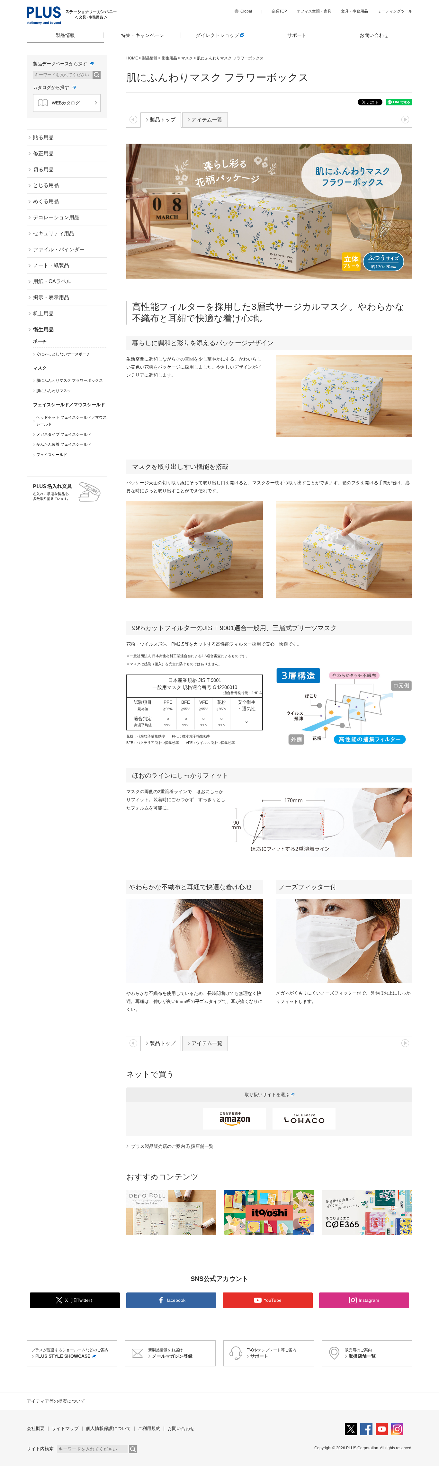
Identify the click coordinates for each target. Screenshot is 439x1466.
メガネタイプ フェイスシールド (63, 434)
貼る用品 (43, 137)
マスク (187, 58)
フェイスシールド (51, 454)
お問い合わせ (374, 35)
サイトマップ (65, 1428)
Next (406, 1212)
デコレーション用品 (56, 217)
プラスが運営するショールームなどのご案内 (70, 1353)
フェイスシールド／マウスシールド (69, 404)
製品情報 (65, 35)
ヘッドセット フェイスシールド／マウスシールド (71, 421)
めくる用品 (46, 201)
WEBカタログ (66, 102)
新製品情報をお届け (170, 1353)
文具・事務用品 (354, 11)
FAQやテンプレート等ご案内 (271, 1353)
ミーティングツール (395, 11)
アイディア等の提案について (56, 1401)
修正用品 (43, 153)
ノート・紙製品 (51, 265)
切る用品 (43, 169)
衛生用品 (169, 58)
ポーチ (40, 341)
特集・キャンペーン (142, 35)
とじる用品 (46, 185)
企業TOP (279, 11)
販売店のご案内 (360, 1353)
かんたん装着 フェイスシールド (63, 444)
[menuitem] (65, 35)
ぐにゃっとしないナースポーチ (63, 354)
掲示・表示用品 (51, 297)
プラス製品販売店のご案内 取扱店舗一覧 (172, 1146)
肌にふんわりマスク (53, 391)
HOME (132, 58)
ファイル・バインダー (59, 249)
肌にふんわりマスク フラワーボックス (69, 380)
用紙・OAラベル (52, 281)
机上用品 (43, 313)
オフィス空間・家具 (314, 11)
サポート (297, 35)
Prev (132, 1212)
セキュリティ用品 (53, 233)
